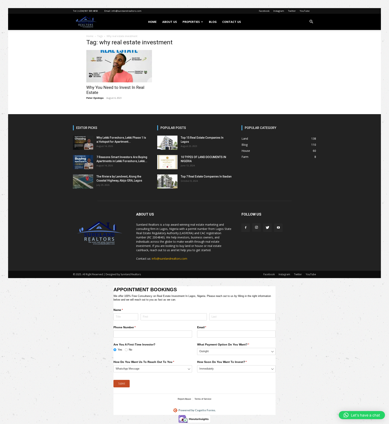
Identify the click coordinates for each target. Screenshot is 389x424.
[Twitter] (267, 228)
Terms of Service (202, 399)
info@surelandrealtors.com (126, 10)
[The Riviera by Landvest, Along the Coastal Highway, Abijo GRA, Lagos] (83, 181)
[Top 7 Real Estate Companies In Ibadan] (167, 181)
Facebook (264, 10)
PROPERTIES (191, 22)
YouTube (305, 10)
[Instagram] (256, 227)
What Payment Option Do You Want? (229, 344)
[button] (311, 22)
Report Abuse (184, 399)
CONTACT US (231, 22)
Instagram (278, 10)
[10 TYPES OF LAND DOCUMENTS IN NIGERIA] (167, 162)
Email (207, 327)
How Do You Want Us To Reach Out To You (149, 361)
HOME (152, 22)
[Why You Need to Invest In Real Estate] (119, 66)
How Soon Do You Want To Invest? (228, 361)
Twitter (292, 10)
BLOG (213, 22)
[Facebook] (246, 228)
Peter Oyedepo (95, 97)
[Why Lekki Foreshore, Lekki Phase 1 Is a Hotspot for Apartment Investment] (83, 143)
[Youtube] (278, 228)
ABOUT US (169, 22)
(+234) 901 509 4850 (88, 10)
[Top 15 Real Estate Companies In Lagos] (167, 143)
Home (89, 36)
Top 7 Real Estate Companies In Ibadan (206, 176)
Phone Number (130, 327)
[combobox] (236, 351)
